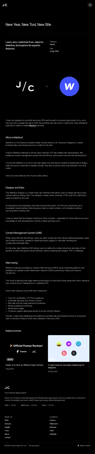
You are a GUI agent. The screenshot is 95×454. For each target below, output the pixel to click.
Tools (7, 431)
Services (8, 424)
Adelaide (53, 434)
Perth (52, 431)
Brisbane (53, 427)
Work (7, 420)
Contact (7, 437)
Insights (7, 427)
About (7, 434)
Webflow (32, 125)
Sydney (52, 420)
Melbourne (54, 424)
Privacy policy (34, 446)
